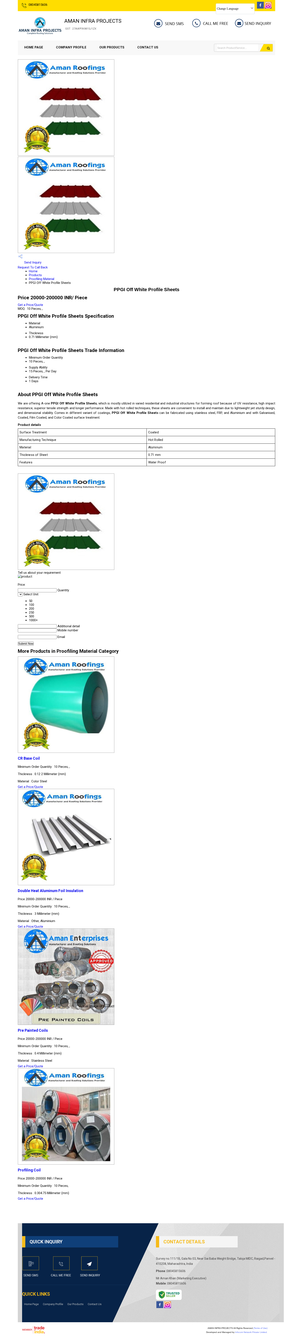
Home (33, 271)
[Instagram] (268, 7)
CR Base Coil (29, 758)
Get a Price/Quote (30, 305)
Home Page (33, 47)
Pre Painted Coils (33, 1030)
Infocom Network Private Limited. (251, 1332)
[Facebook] (260, 7)
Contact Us (147, 47)
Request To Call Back (33, 267)
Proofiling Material (41, 279)
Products (35, 275)
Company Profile (71, 47)
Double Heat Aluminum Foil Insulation (50, 891)
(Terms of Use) (260, 1328)
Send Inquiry (32, 262)
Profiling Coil (29, 1170)
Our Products (111, 47)
